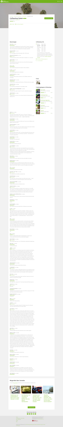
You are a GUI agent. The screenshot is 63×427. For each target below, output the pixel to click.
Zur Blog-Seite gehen (31, 407)
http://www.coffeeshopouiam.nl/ (42, 59)
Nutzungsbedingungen (30, 424)
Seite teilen (12, 24)
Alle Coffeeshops (18, 419)
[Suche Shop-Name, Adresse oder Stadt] (58, 1)
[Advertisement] (31, 33)
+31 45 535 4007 (40, 60)
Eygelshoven (24, 16)
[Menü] (62, 1)
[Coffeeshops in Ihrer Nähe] (60, 1)
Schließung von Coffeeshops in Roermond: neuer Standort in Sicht (15, 397)
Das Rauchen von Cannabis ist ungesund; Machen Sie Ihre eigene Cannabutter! (26, 398)
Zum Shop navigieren (19, 24)
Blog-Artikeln (15, 382)
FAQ (26, 424)
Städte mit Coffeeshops (17, 16)
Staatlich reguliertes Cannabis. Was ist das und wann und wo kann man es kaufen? (48, 398)
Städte (17, 420)
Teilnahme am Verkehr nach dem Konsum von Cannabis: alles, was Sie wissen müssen (37, 398)
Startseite (11, 16)
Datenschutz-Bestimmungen (38, 424)
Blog (16, 421)
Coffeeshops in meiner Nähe (20, 418)
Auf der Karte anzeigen (48, 18)
